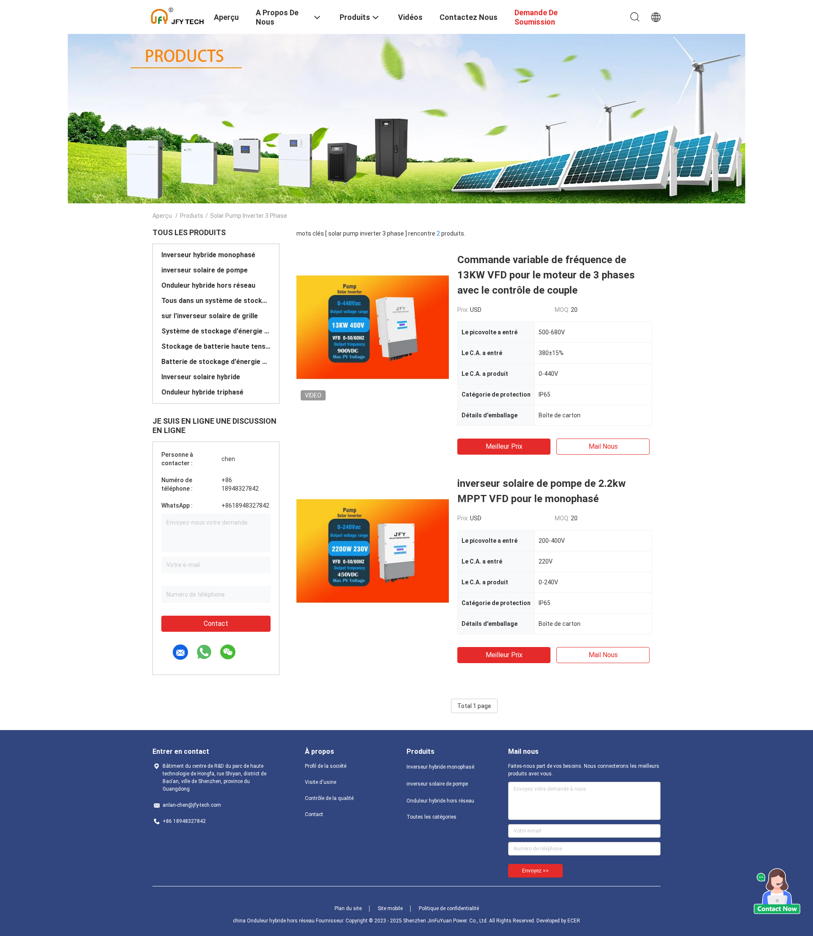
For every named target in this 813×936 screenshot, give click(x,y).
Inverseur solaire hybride (200, 377)
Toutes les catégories (431, 817)
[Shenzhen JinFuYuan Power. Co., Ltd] (177, 16)
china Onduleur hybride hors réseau (274, 921)
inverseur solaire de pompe (204, 270)
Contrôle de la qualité (329, 798)
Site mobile (390, 908)
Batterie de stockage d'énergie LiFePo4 (216, 362)
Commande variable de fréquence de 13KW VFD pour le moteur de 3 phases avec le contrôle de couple (546, 275)
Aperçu (162, 215)
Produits (191, 215)
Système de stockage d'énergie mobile (216, 331)
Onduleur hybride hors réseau (208, 285)
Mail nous (603, 446)
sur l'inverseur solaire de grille (209, 316)
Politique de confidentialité (449, 908)
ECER (573, 921)
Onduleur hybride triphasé (202, 392)
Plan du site (348, 908)
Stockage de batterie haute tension (216, 346)
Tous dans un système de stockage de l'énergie (216, 301)
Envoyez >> (535, 871)
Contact (216, 623)
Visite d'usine (320, 782)
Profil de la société (325, 766)
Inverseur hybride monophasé (208, 255)
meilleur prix (504, 446)
